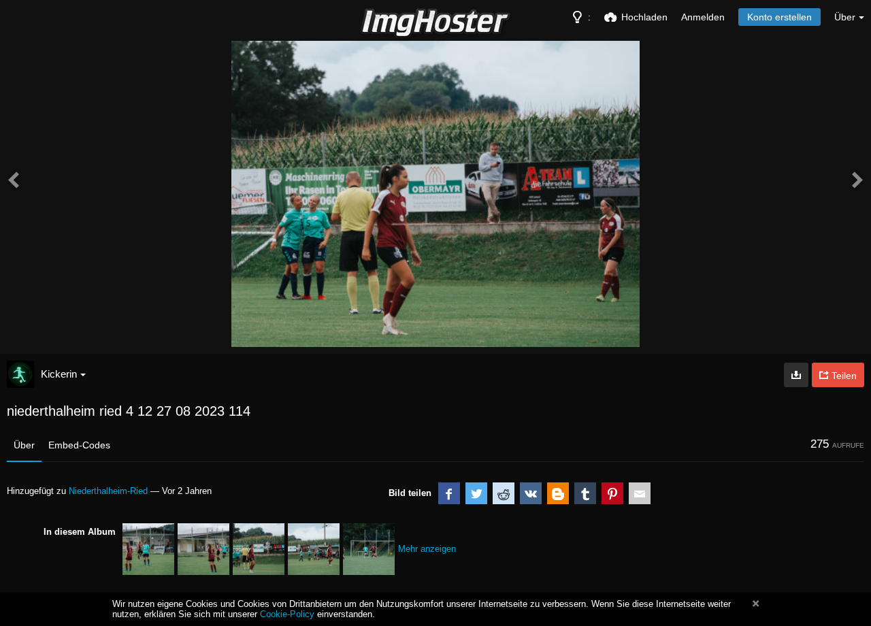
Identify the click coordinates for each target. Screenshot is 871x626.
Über (24, 445)
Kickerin (59, 374)
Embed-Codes (79, 445)
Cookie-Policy (287, 614)
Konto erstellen (779, 17)
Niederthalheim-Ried (108, 491)
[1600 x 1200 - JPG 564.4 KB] (796, 375)
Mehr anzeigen (427, 549)
